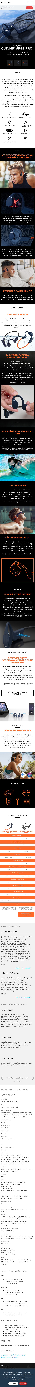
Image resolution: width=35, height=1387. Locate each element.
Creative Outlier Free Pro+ (9, 831)
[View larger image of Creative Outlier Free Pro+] (10, 63)
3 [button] (19, 421)
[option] (17, 402)
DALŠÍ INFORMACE (13, 1383)
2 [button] (17, 421)
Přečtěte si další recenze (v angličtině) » (17, 1078)
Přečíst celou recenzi (23, 968)
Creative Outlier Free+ (26, 831)
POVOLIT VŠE (23, 1383)
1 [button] (15, 421)
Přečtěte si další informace (26, 914)
